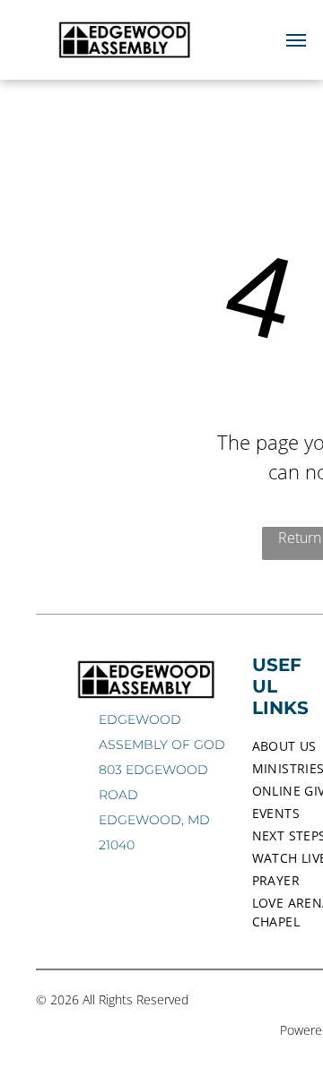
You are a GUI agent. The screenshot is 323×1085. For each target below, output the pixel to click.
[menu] (296, 40)
